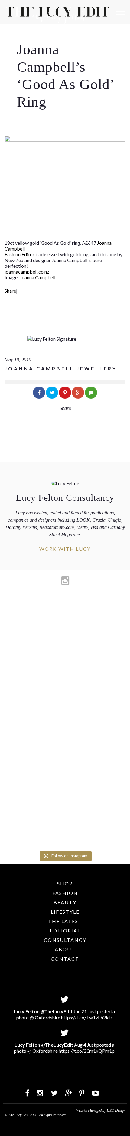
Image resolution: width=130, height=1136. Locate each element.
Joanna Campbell (37, 277)
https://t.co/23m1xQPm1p (87, 1051)
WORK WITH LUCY (65, 549)
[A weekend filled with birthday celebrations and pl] (65, 817)
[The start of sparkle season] (65, 603)
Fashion (65, 893)
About (65, 949)
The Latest (65, 921)
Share (10, 291)
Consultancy (65, 940)
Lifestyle (65, 912)
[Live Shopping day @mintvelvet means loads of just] (65, 620)
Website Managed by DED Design (100, 1110)
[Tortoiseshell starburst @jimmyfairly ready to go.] (65, 741)
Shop (65, 883)
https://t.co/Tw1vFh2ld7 (86, 1017)
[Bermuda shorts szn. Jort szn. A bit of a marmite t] (65, 767)
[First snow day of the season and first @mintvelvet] (65, 640)
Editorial (65, 930)
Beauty (65, 902)
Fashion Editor (19, 254)
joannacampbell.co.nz (27, 271)
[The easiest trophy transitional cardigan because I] (65, 704)
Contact (65, 959)
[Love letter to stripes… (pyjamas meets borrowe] (65, 660)
